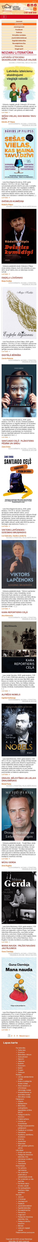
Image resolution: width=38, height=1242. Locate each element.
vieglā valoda (30, 63)
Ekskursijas (21, 1143)
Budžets (21, 1063)
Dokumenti (21, 1066)
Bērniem (20, 1226)
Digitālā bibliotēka (19, 41)
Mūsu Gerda (9, 862)
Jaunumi (19, 21)
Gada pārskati (23, 1057)
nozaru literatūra (16, 63)
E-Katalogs (19, 24)
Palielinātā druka (29, 206)
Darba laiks (22, 1050)
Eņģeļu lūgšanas (12, 277)
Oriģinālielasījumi (29, 125)
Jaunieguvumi (19, 27)
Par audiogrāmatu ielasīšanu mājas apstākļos (24, 1190)
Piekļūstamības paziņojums (25, 1232)
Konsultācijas (20, 1166)
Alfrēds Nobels (11, 694)
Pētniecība (19, 46)
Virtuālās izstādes (19, 35)
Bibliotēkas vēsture (24, 1054)
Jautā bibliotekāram (19, 38)
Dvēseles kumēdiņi (13, 201)
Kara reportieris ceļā (15, 612)
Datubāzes (22, 1132)
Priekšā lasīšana (23, 1119)
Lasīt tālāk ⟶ (6, 112)
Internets (21, 1139)
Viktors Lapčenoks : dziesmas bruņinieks (14, 531)
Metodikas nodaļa (24, 1097)
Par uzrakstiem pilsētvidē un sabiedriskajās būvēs (25, 1174)
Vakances (21, 1061)
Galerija (19, 32)
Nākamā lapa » (24, 1036)
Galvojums (21, 1161)
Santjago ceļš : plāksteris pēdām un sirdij (18, 442)
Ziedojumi (21, 1072)
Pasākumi (19, 29)
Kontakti (19, 1195)
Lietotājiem (19, 1150)
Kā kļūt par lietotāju (25, 1152)
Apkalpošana (22, 1103)
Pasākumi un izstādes (25, 1130)
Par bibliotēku (20, 1048)
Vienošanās (22, 1163)
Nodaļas (19, 1074)
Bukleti (20, 1068)
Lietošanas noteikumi (25, 1159)
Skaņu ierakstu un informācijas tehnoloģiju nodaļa (24, 1088)
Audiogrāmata (14, 124)
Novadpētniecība (19, 43)
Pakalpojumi (20, 1099)
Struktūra (21, 1052)
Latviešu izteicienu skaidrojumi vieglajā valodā (19, 58)
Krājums (20, 1101)
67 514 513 (30, 12)
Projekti (20, 1070)
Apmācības (22, 1141)
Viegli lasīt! (19, 49)
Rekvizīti (21, 1059)
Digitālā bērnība (11, 355)
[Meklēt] (34, 9)
